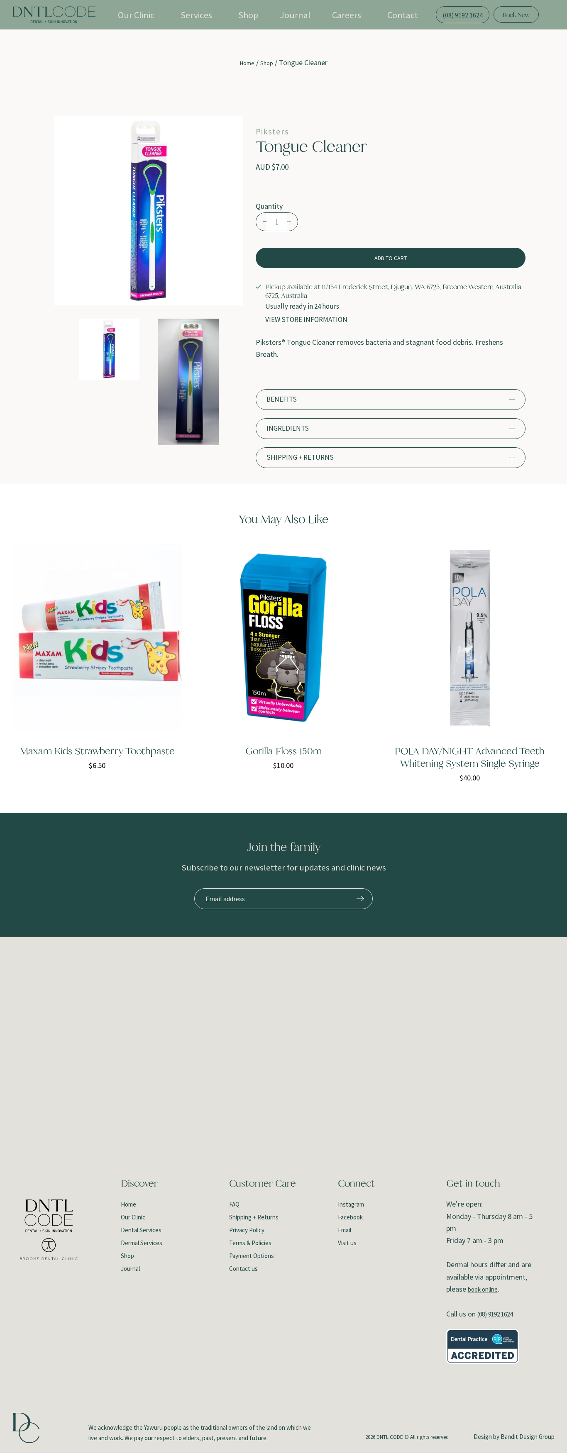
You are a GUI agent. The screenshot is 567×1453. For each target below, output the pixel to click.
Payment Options (251, 1256)
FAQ (234, 1204)
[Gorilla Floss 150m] (284, 637)
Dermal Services (141, 1243)
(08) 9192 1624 (495, 1314)
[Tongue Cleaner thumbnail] (109, 349)
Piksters (272, 132)
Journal (295, 15)
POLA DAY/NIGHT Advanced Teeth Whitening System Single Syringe (470, 757)
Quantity (269, 206)
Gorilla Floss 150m (283, 751)
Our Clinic (136, 15)
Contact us (243, 1269)
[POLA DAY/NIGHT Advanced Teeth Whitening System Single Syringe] (470, 637)
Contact (402, 15)
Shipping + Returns (254, 1217)
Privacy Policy (246, 1230)
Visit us (347, 1243)
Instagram (351, 1204)
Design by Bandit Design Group (514, 1437)
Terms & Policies (250, 1243)
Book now (516, 15)
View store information (306, 320)
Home (247, 63)
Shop (248, 15)
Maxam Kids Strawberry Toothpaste (97, 751)
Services (196, 15)
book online (483, 1289)
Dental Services (141, 1230)
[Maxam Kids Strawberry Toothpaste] (97, 637)
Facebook (350, 1217)
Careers (346, 15)
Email (344, 1230)
